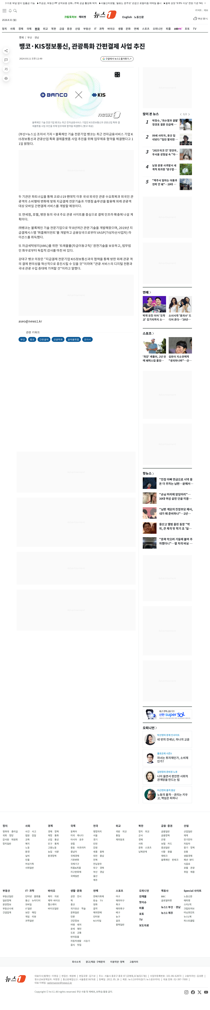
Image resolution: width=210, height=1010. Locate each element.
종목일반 (120, 924)
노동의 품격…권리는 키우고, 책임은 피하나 (172, 796)
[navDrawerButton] (4, 10)
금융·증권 (166, 826)
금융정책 (165, 835)
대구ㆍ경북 (98, 867)
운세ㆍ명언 (76, 928)
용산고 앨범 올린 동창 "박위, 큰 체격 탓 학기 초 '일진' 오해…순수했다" (175, 528)
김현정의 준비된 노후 (167, 771)
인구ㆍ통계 (53, 843)
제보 (206, 10)
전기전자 (188, 839)
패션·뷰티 (189, 859)
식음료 (187, 863)
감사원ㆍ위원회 (10, 839)
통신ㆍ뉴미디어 (32, 900)
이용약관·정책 (117, 961)
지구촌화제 (76, 872)
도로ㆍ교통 (76, 932)
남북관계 (142, 851)
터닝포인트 (189, 912)
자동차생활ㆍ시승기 (80, 941)
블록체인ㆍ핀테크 (169, 859)
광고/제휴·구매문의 (95, 961)
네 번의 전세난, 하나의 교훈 (173, 739)
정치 (5, 826)
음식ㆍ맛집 (76, 944)
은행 (163, 839)
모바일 (28, 904)
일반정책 (7, 900)
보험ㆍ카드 (166, 843)
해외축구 (120, 908)
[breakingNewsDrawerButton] (10, 10)
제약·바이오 (54, 900)
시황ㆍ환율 (166, 851)
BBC (163, 896)
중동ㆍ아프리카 (78, 847)
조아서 (87, 339)
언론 (73, 916)
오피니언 (149, 727)
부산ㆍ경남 (98, 872)
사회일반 (29, 867)
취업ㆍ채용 (189, 872)
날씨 (27, 855)
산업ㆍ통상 (53, 839)
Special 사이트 (192, 891)
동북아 (74, 831)
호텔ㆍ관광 (189, 867)
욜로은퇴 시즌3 (164, 753)
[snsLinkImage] (186, 992)
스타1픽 (187, 904)
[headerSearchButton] (15, 10)
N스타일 (97, 920)
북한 (140, 826)
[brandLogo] (105, 14)
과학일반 (29, 920)
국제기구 (75, 863)
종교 (73, 904)
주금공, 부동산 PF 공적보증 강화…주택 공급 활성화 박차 (55, 3)
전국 (21, 37)
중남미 (74, 851)
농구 (118, 916)
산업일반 (188, 831)
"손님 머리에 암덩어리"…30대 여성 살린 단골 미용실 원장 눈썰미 (175, 499)
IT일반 (28, 908)
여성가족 (29, 863)
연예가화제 (98, 896)
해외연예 (97, 912)
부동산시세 (8, 908)
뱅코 (32, 339)
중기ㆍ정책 (189, 847)
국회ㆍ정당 (8, 835)
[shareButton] (6, 50)
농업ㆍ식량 (53, 851)
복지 (27, 843)
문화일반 (75, 912)
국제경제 (75, 855)
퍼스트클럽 (189, 920)
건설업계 (7, 912)
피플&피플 (76, 867)
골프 (118, 920)
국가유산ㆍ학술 (78, 908)
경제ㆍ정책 (53, 831)
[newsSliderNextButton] (189, 114)
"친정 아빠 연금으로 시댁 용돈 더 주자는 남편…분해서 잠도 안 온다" (175, 484)
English (127, 17)
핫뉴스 (147, 473)
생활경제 (188, 855)
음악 (95, 908)
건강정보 (75, 920)
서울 (95, 835)
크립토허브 (70, 17)
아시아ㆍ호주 (77, 839)
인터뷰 (96, 916)
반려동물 (75, 936)
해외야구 (120, 900)
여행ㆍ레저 (76, 924)
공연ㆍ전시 (76, 896)
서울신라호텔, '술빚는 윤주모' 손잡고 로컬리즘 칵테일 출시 (118, 3)
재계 (186, 835)
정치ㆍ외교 (143, 831)
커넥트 (198, 10)
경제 (50, 826)
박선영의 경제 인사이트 (168, 735)
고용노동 (52, 847)
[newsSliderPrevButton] (180, 114)
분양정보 (7, 904)
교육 (27, 839)
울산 (95, 876)
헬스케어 (52, 904)
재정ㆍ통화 (53, 835)
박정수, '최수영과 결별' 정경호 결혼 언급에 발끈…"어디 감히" (165, 124)
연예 (146, 292)
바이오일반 (53, 908)
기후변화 (75, 859)
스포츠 (147, 333)
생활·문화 (76, 891)
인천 (95, 843)
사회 (27, 826)
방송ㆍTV (98, 900)
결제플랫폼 (73, 339)
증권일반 (165, 847)
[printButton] (6, 78)
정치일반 (7, 843)
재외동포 (120, 839)
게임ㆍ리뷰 (30, 916)
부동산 (6, 891)
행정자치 (97, 831)
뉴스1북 (187, 916)
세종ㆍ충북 (98, 851)
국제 (73, 826)
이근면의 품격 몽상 (166, 790)
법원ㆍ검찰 (30, 835)
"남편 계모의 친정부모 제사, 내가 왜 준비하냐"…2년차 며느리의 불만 (176, 513)
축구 (118, 904)
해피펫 (82, 17)
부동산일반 (8, 896)
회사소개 (76, 961)
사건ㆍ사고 (30, 831)
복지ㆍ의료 (53, 896)
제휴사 (164, 891)
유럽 (73, 843)
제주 (95, 880)
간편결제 (44, 339)
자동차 (187, 843)
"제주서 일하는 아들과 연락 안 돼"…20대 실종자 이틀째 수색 (164, 184)
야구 (118, 896)
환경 (27, 851)
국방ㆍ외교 (121, 831)
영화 (95, 904)
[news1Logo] (15, 978)
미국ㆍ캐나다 (77, 835)
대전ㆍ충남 (98, 855)
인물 (27, 859)
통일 (118, 835)
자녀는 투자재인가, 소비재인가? (172, 759)
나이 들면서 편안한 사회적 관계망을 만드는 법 (172, 778)
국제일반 (75, 876)
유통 (186, 851)
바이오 (51, 891)
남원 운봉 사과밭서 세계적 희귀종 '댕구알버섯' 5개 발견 (164, 169)
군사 (140, 835)
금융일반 (165, 831)
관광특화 (58, 339)
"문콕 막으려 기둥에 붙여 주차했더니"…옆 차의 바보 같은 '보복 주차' (175, 543)
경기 (95, 839)
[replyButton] (6, 60)
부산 (22, 339)
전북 (95, 859)
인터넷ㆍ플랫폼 (32, 896)
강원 (95, 847)
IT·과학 (29, 891)
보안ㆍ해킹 (30, 912)
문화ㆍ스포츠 (144, 847)
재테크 (164, 855)
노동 (27, 847)
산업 (186, 826)
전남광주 (97, 863)
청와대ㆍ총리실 (10, 831)
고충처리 (134, 961)
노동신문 (139, 17)
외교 (118, 826)
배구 (118, 912)
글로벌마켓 (166, 900)
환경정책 (52, 855)
